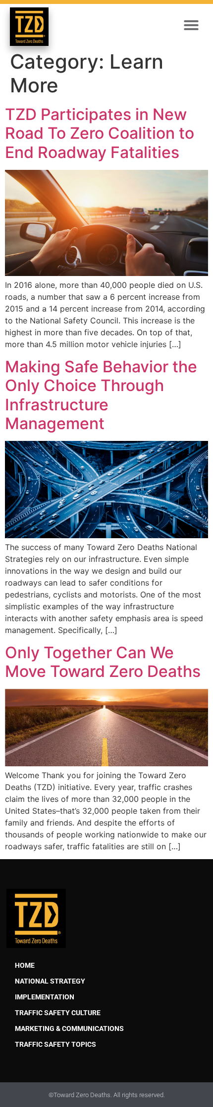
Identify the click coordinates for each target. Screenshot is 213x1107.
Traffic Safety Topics (55, 1044)
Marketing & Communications (69, 1029)
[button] (191, 25)
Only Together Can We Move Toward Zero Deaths (103, 662)
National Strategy (50, 981)
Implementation (44, 997)
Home (25, 965)
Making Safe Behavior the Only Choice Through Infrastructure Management (101, 395)
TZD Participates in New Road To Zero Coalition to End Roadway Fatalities (99, 133)
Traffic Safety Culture (58, 1013)
